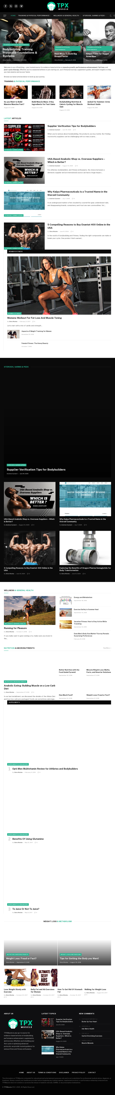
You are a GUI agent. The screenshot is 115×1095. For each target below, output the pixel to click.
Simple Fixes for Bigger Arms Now (97, 55)
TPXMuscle (8, 1087)
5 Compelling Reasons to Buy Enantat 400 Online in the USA (79, 226)
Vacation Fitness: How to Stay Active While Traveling (90, 623)
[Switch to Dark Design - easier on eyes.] (110, 16)
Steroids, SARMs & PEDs (94, 15)
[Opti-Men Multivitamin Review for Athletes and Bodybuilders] (59, 736)
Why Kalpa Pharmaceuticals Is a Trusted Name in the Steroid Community (77, 193)
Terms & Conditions (47, 1072)
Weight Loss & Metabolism (71, 954)
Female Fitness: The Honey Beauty (35, 343)
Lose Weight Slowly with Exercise (15, 990)
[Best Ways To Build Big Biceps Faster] (67, 41)
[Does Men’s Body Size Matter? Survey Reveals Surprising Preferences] (66, 636)
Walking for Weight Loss (95, 989)
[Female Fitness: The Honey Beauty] (13, 346)
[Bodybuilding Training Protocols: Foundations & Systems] (26, 41)
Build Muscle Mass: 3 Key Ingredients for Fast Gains (43, 103)
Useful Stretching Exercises (92, 1036)
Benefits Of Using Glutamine (28, 839)
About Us (31, 1072)
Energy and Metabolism (83, 597)
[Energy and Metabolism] (66, 600)
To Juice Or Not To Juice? (25, 909)
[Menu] (4, 15)
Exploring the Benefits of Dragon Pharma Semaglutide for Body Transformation (85, 569)
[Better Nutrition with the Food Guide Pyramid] (71, 660)
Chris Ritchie (7, 60)
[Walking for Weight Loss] (97, 977)
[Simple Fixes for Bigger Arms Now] (99, 41)
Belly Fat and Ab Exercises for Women (42, 990)
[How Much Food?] (71, 686)
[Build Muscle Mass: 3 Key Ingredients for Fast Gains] (44, 92)
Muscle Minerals (87, 1043)
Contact (92, 1072)
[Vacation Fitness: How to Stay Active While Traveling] (66, 624)
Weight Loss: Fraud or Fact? (98, 695)
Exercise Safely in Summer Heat (86, 609)
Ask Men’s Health (88, 1029)
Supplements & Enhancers (18, 764)
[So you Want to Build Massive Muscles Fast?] (16, 92)
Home (13, 15)
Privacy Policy (78, 1072)
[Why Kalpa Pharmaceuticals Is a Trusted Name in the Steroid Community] (24, 203)
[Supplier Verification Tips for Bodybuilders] (24, 137)
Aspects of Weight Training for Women (37, 331)
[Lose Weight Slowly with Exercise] (17, 977)
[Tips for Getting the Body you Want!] (84, 945)
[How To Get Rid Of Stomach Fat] (71, 977)
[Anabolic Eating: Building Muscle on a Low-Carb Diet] (30, 668)
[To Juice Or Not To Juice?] (59, 877)
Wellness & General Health (66, 15)
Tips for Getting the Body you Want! (79, 958)
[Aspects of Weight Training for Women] (13, 334)
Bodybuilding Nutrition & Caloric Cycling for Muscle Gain (71, 104)
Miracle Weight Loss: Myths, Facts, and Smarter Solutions (98, 671)
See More (106, 648)
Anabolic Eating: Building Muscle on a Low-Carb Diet (29, 687)
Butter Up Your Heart (89, 1022)
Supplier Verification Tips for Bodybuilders (72, 126)
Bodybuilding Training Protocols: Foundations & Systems (20, 53)
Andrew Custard (54, 130)
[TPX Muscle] (57, 6)
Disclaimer (64, 1072)
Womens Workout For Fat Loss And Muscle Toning (34, 318)
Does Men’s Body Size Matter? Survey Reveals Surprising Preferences (91, 635)
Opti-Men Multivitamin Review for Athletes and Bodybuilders (45, 768)
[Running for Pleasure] (29, 610)
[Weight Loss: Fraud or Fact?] (98, 686)
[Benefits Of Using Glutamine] (59, 806)
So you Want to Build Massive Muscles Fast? (14, 103)
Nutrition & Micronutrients (15, 681)
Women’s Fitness (14, 313)
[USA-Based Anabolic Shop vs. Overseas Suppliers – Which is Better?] (24, 170)
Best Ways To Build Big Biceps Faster (65, 55)
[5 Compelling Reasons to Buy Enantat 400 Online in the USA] (24, 236)
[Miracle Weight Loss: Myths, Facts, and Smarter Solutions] (98, 660)
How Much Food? (66, 695)
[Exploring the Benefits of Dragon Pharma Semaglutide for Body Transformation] (85, 548)
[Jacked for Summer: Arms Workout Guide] (99, 92)
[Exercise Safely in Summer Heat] (66, 612)
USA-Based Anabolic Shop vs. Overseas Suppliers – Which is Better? (76, 161)
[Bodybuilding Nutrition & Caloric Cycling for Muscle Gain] (71, 92)
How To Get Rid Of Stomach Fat (70, 990)
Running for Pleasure (15, 628)
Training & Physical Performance (34, 15)
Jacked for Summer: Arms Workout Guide (98, 103)
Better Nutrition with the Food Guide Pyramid (69, 671)
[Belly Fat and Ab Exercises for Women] (44, 977)
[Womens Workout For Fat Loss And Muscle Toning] (59, 285)
